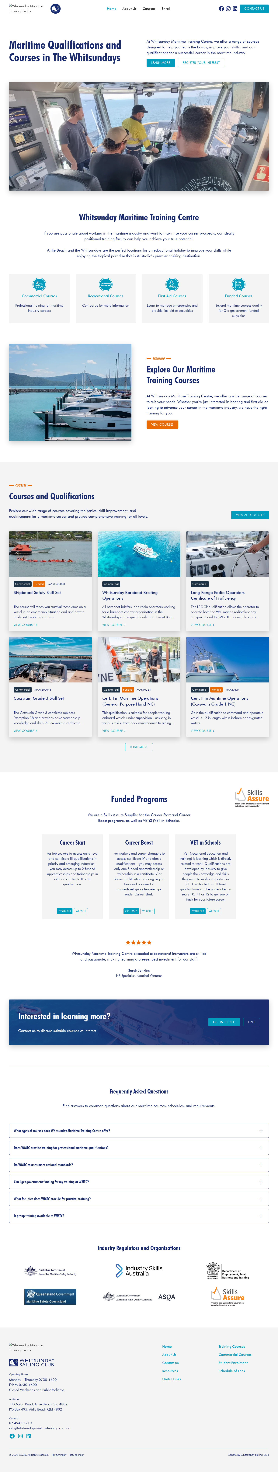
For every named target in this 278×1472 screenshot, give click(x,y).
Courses (149, 9)
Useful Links (171, 1379)
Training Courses (232, 1347)
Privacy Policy (59, 1454)
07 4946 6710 (20, 1423)
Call (251, 1022)
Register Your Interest (201, 63)
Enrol (166, 9)
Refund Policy (76, 1454)
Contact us (170, 1363)
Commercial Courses (235, 1355)
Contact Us (254, 8)
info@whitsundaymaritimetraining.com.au (39, 1428)
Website (81, 911)
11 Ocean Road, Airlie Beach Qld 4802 (38, 1404)
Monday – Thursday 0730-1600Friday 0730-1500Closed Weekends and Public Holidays (36, 1385)
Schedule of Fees (232, 1371)
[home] (28, 9)
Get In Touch (224, 1022)
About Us (129, 9)
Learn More (160, 63)
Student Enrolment (233, 1363)
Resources (170, 1371)
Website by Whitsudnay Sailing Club (248, 1454)
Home (111, 9)
